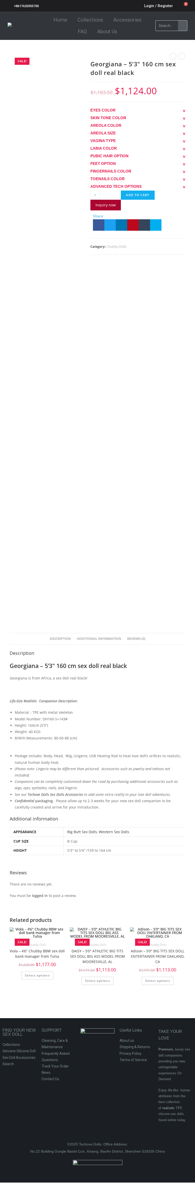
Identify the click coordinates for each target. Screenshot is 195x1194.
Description (60, 639)
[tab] (60, 639)
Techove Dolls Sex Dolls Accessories (55, 794)
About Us (107, 31)
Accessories (127, 20)
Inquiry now (105, 205)
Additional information (99, 639)
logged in (40, 895)
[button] (98, 225)
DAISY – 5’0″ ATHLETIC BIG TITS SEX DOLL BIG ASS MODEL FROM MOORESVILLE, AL (97, 956)
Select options (37, 975)
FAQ (82, 31)
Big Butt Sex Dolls (82, 831)
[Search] (182, 26)
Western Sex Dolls (114, 831)
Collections (90, 20)
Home (60, 20)
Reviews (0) (136, 639)
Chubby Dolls (116, 246)
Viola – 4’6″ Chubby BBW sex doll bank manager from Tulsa (37, 954)
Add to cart (137, 195)
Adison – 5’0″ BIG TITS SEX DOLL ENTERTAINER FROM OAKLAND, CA (157, 956)
